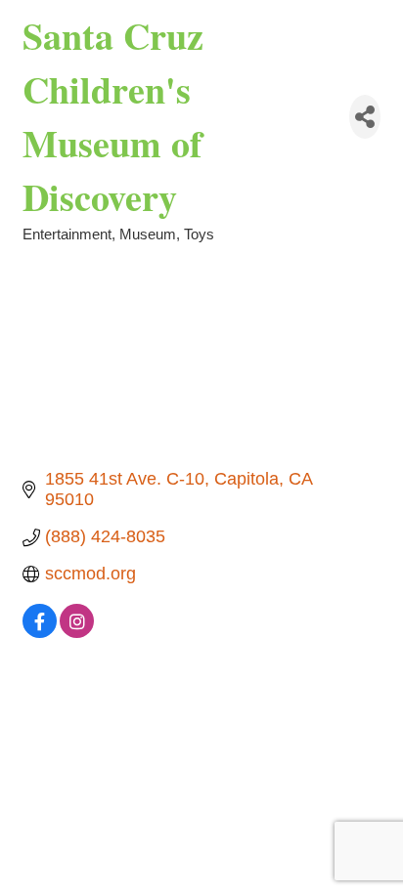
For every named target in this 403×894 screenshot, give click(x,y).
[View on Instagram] (77, 632)
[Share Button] (365, 117)
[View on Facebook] (39, 632)
